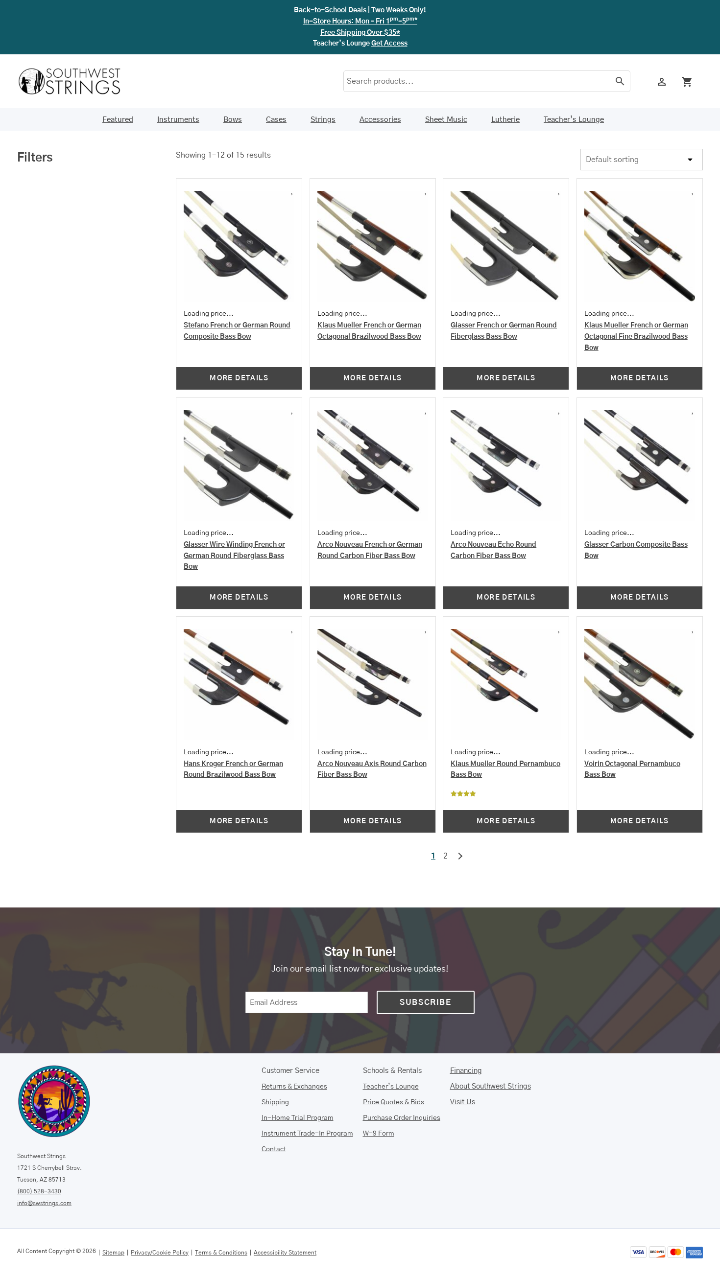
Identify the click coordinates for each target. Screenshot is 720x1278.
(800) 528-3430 (39, 1193)
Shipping (275, 1103)
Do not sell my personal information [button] (280, 1264)
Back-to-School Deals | (360, 11)
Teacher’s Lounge (574, 88)
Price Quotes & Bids (393, 1103)
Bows (232, 88)
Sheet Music (446, 88)
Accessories (380, 88)
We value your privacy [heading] (61, 1228)
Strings (323, 88)
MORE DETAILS (239, 379)
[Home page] (76, 49)
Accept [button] (677, 1254)
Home (26, 114)
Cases (276, 88)
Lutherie (505, 88)
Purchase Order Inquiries (401, 1118)
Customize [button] (620, 1254)
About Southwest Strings (490, 1088)
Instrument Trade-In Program (307, 1134)
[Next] (496, 11)
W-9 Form (378, 1134)
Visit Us (462, 1103)
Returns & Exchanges (294, 1087)
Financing (466, 1072)
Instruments (178, 88)
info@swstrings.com (44, 1205)
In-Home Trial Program (298, 1118)
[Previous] (224, 11)
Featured (117, 88)
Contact (274, 1150)
